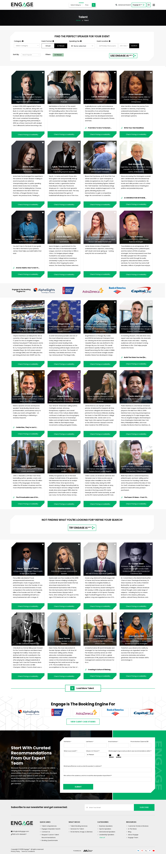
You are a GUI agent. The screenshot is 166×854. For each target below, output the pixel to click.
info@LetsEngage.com (21, 831)
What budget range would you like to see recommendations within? (130, 751)
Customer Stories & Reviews (138, 826)
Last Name (89, 741)
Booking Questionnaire (50, 840)
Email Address (113, 741)
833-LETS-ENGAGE (20, 834)
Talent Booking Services (79, 826)
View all (102, 837)
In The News (132, 829)
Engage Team (133, 837)
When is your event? (70, 751)
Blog (129, 832)
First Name (67, 741)
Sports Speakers (105, 829)
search (134, 46)
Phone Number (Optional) (139, 741)
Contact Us (46, 832)
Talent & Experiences (49, 826)
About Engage (133, 835)
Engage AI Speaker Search (51, 829)
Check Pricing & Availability (28, 134)
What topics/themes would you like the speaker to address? (83, 766)
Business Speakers (105, 826)
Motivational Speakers (107, 832)
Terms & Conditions (28, 851)
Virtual (47, 46)
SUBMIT (78, 786)
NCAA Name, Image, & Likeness (82, 832)
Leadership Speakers (106, 835)
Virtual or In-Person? (93, 751)
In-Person (60, 46)
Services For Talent (77, 829)
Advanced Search (124, 5)
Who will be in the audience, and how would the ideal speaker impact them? (88, 775)
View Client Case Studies (83, 721)
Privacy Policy (15, 851)
